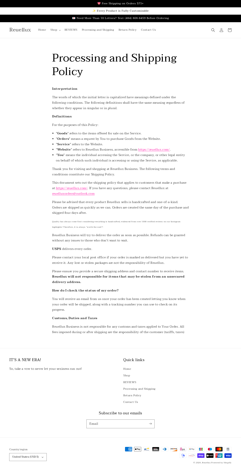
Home (127, 369)
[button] (55, 30)
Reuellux (206, 462)
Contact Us (130, 402)
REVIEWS (129, 382)
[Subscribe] (150, 424)
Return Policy (132, 395)
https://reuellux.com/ (154, 149)
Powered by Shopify (221, 462)
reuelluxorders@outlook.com (73, 193)
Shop (126, 375)
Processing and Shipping (139, 389)
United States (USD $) (25, 457)
